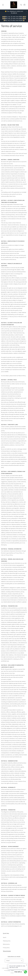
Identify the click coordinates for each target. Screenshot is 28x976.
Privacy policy (6, 947)
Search (4, 937)
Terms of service (7, 951)
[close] (26, 11)
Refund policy (6, 944)
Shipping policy (6, 940)
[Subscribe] (21, 960)
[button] (3, 4)
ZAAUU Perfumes (8, 968)
